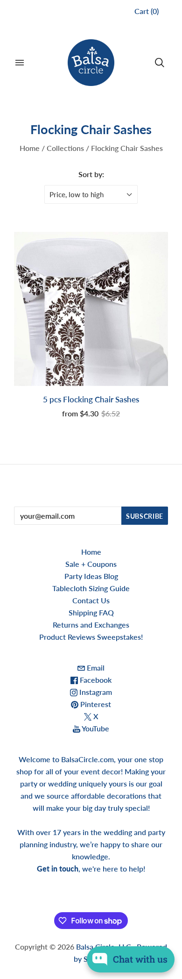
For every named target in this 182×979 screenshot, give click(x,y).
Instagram (94, 691)
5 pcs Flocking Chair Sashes (91, 399)
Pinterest (94, 704)
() (146, 11)
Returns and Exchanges (91, 624)
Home (30, 147)
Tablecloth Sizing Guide (91, 588)
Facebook (95, 679)
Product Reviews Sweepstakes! (91, 636)
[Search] (159, 62)
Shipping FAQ (91, 612)
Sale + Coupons (91, 563)
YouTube (94, 728)
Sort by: (91, 174)
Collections (65, 147)
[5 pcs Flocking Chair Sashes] (91, 309)
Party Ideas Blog (91, 576)
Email (95, 667)
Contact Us (91, 600)
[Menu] (19, 62)
